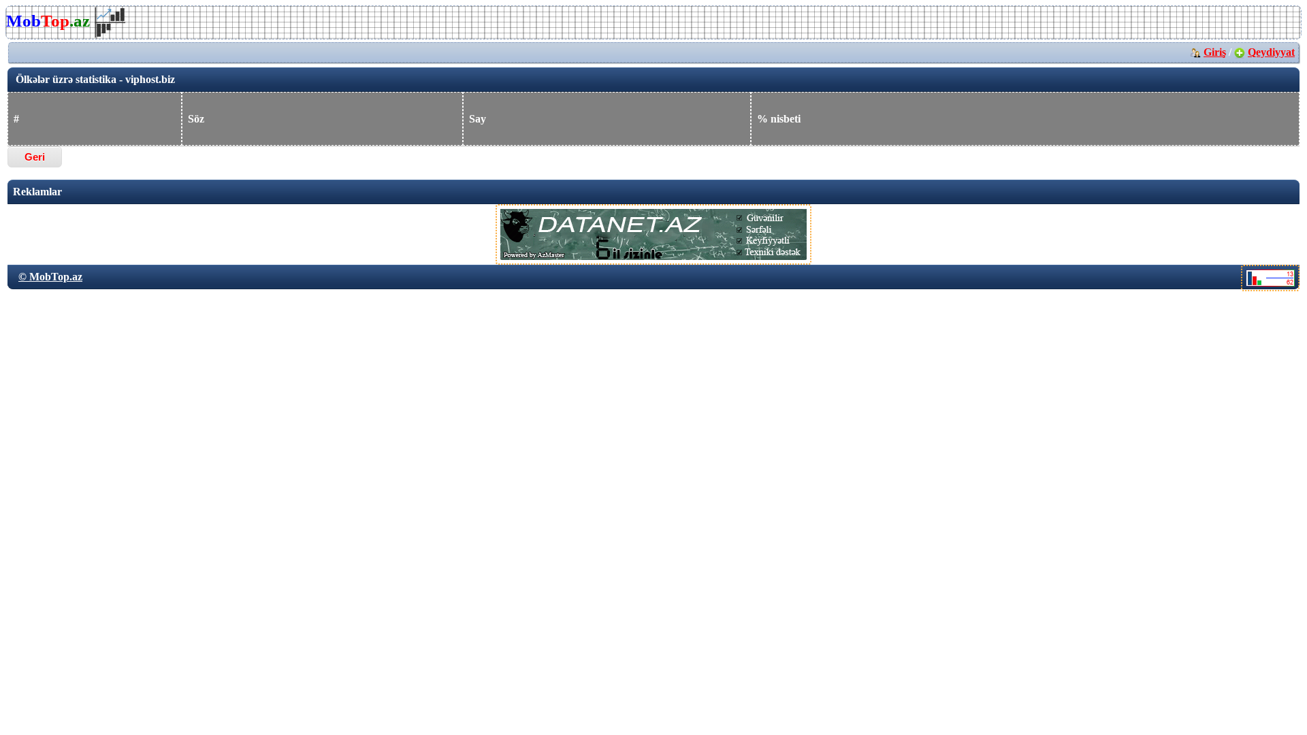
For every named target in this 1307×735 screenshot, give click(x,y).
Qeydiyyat (1271, 52)
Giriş (1215, 52)
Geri (35, 157)
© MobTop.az (50, 276)
